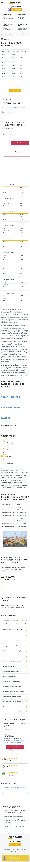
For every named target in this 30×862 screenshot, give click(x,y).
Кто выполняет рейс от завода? (11, 635)
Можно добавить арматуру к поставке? (13, 706)
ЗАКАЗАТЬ (15, 90)
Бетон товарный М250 (8, 225)
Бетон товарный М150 (8, 198)
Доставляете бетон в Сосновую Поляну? (13, 620)
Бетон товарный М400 (8, 266)
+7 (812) (15, 7)
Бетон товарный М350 (8, 252)
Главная (3, 33)
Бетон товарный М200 (8, 212)
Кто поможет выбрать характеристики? (13, 691)
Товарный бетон (10, 397)
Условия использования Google (18, 750)
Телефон (7, 733)
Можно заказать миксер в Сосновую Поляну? (12, 630)
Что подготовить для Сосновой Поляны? (13, 701)
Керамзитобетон (10, 408)
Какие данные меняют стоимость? (12, 656)
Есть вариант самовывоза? (10, 646)
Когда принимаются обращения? (11, 681)
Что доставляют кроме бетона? (11, 671)
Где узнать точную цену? (9, 666)
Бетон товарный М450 (8, 279)
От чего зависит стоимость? (10, 640)
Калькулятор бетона (11, 112)
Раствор (5, 418)
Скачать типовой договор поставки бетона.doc (15, 108)
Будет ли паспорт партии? (9, 676)
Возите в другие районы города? (11, 711)
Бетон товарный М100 (8, 184)
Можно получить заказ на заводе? (12, 651)
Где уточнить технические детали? (12, 686)
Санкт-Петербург (21, 33)
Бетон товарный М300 (8, 239)
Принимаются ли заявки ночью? (11, 661)
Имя (5, 727)
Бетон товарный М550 (8, 293)
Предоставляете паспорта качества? (12, 696)
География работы (11, 33)
